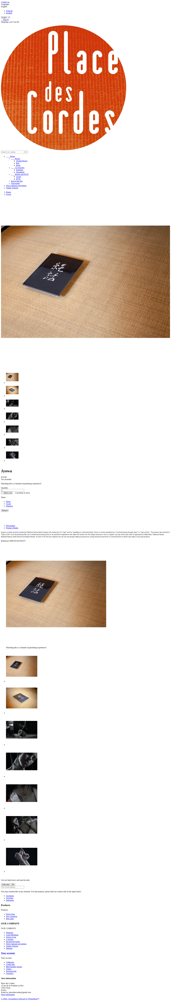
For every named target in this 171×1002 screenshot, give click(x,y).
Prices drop (10, 914)
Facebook (10, 896)
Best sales (10, 919)
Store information (8, 995)
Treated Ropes (21, 161)
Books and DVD (20, 174)
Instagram (10, 900)
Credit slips (10, 964)
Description (10, 526)
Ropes (15, 159)
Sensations (20, 172)
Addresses (10, 962)
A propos (9, 939)
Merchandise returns (14, 967)
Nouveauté (15, 183)
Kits (17, 163)
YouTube (9, 898)
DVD (18, 179)
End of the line (17, 181)
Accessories (17, 168)
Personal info (11, 971)
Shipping (9, 933)
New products (11, 916)
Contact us (5, 2)
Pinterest (9, 506)
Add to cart (7, 493)
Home (10, 156)
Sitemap (9, 948)
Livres (18, 177)
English (9, 13)
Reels (18, 165)
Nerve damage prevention (16, 186)
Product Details (12, 528)
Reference (5, 541)
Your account (8, 953)
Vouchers (9, 973)
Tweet (8, 504)
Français (9, 11)
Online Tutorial (12, 188)
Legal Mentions (12, 935)
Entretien (19, 170)
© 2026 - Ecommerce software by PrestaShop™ (20, 999)
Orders (8, 969)
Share (8, 502)
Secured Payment (13, 942)
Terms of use (11, 937)
